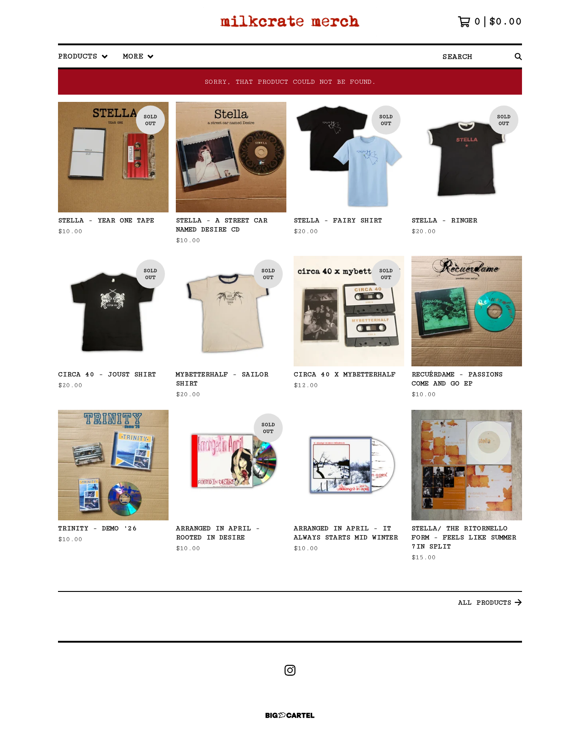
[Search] (518, 56)
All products (484, 602)
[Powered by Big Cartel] (290, 715)
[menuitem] (83, 56)
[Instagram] (290, 670)
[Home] (290, 21)
